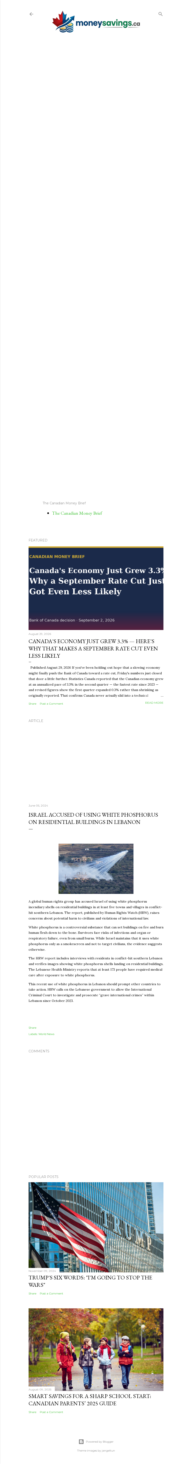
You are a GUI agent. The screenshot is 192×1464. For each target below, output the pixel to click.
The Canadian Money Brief (77, 513)
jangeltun (108, 1450)
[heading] (96, 955)
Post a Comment (51, 703)
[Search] (160, 13)
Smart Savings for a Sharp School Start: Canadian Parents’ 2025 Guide (90, 1399)
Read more (154, 702)
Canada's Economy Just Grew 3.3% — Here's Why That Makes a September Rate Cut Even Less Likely (93, 648)
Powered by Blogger (100, 1441)
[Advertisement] (96, 267)
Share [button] (32, 703)
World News (46, 1034)
